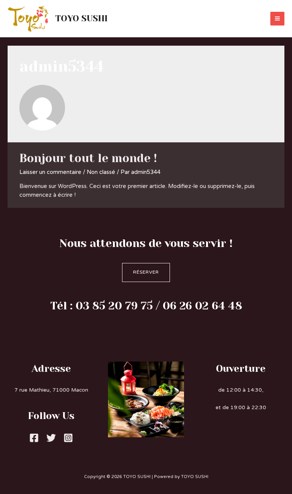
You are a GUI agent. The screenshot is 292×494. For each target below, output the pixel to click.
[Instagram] (68, 438)
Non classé (101, 172)
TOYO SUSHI (81, 18)
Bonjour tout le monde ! (88, 158)
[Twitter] (51, 438)
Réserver (146, 272)
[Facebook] (34, 438)
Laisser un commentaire (50, 172)
